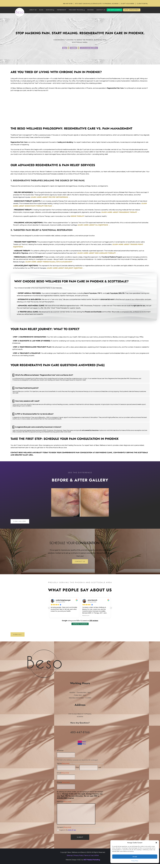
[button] (156, 843)
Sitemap (70, 855)
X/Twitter (60, 750)
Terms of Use (88, 855)
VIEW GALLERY (19, 521)
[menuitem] (33, 10)
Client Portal (142, 3)
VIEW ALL (17, 634)
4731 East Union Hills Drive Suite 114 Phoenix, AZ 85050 (97, 3)
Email (63, 773)
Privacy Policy (134, 861)
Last (99, 767)
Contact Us (80, 561)
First (77, 767)
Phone (63, 782)
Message (64, 802)
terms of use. (72, 830)
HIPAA (96, 855)
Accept (135, 856)
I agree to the (67, 830)
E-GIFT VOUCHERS (127, 3)
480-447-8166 (67, 3)
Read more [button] (54, 615)
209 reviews (93, 621)
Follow (84, 742)
